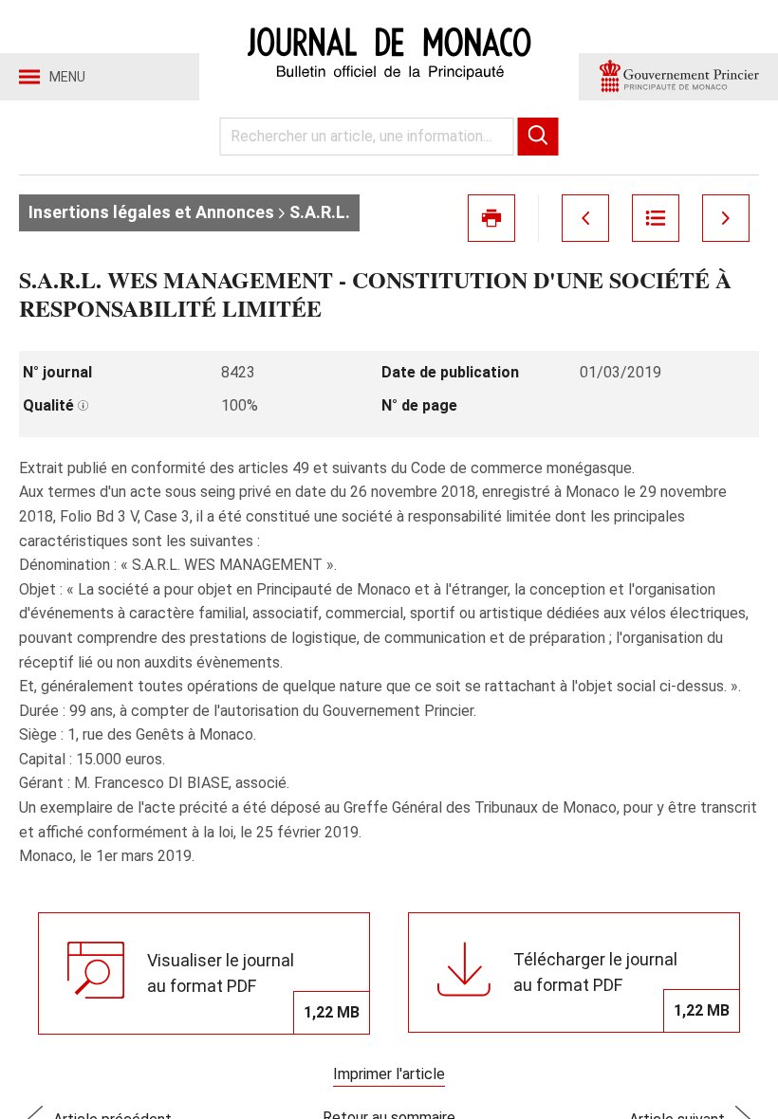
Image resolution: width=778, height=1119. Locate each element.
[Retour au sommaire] (655, 218)
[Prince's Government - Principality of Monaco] (678, 77)
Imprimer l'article (389, 1074)
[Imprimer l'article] (491, 218)
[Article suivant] (726, 218)
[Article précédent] (585, 218)
